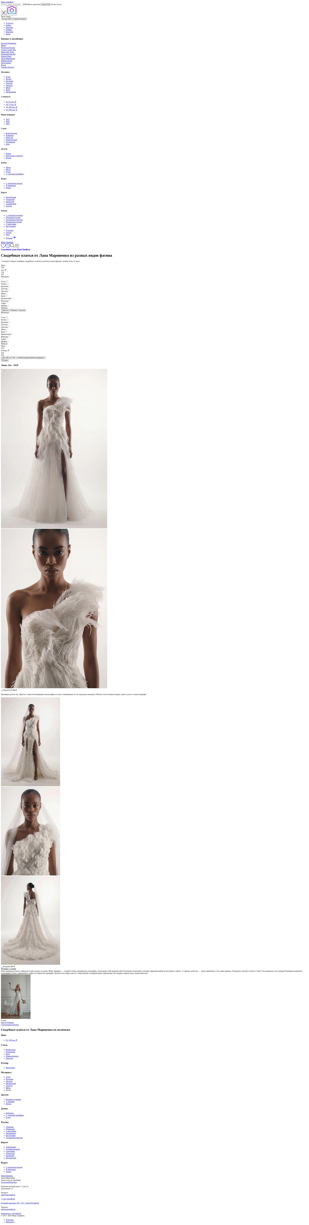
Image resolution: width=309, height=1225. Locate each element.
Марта (3, 45)
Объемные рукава (13, 218)
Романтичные (11, 140)
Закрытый (10, 202)
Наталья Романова (8, 43)
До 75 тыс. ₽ (11, 105)
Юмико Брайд (6, 61)
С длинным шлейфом (15, 174)
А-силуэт (9, 23)
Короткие (10, 1113)
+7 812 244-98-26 (8, 1199)
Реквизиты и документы (11, 1213)
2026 (8, 122)
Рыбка (8, 25)
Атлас (8, 77)
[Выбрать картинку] (12, 10)
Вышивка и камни (13, 1099)
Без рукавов (11, 226)
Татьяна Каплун (7, 67)
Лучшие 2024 (6, 19)
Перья (8, 154)
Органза (9, 85)
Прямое (9, 30)
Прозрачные (11, 1133)
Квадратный (11, 197)
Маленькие (10, 1068)
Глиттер (9, 83)
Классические (11, 133)
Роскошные (10, 142)
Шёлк (8, 88)
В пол (8, 172)
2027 (8, 119)
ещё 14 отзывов (7, 1022)
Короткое (9, 32)
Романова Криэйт (19, 19)
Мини (8, 167)
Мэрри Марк (6, 56)
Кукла (3, 65)
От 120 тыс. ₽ (11, 1040)
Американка (11, 1147)
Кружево (9, 81)
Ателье (8, 233)
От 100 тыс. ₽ (11, 110)
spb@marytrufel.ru (8, 1195)
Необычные (11, 1050)
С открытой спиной (14, 183)
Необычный (11, 92)
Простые (9, 138)
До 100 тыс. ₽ (11, 107)
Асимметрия (11, 204)
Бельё (8, 34)
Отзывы (9, 238)
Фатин (8, 79)
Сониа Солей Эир (8, 50)
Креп (8, 90)
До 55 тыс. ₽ (11, 102)
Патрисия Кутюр (8, 48)
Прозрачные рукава (14, 222)
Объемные (10, 1129)
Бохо (8, 144)
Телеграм (9, 1220)
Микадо (4, 308)
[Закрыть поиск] (4, 13)
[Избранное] (3, 247)
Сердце (9, 206)
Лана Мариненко (8, 58)
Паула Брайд (6, 63)
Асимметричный (13, 1149)
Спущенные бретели (14, 220)
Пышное (9, 27)
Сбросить (5, 310)
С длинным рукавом (14, 215)
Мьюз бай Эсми (7, 52)
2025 (8, 124)
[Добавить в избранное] (2, 690)
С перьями (10, 1102)
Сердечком (10, 1151)
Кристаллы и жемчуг (14, 156)
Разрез (8, 188)
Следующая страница (10, 1025)
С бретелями (11, 224)
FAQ (8, 235)
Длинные (10, 1127)
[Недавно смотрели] (8, 247)
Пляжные (10, 135)
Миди (8, 170)
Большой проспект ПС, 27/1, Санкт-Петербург (20, 1203)
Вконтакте (10, 1222)
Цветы (8, 158)
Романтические (12, 1056)
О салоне (9, 230)
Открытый (10, 199)
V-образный (11, 186)
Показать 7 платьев (18, 310)
